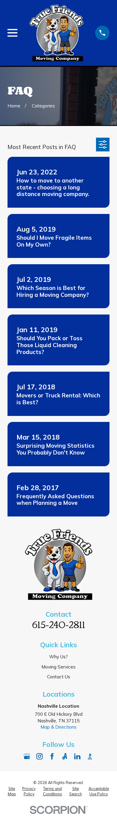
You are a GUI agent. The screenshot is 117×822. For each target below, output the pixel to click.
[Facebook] (52, 756)
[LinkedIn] (77, 756)
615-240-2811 (58, 624)
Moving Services (58, 667)
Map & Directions (58, 727)
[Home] (56, 32)
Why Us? (58, 657)
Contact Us (58, 677)
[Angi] (65, 756)
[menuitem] (12, 791)
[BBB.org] (90, 756)
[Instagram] (39, 756)
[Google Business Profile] (27, 756)
